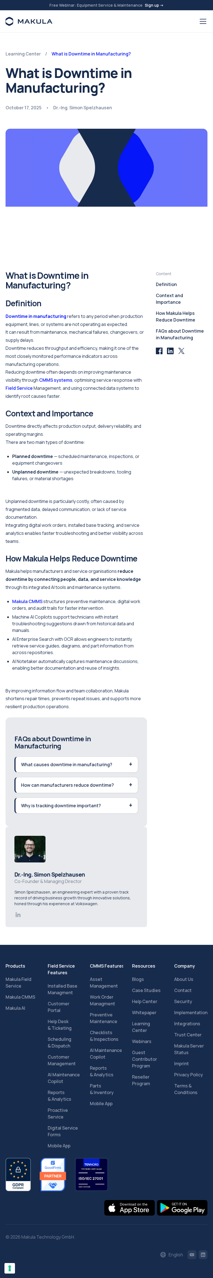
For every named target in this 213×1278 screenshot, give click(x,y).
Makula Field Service (18, 982)
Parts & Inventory (102, 1089)
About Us (183, 979)
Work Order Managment (102, 1000)
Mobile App (59, 1146)
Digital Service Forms (63, 1131)
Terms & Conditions (185, 1089)
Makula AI (15, 1008)
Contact (183, 990)
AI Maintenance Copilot (64, 1078)
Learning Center (141, 1027)
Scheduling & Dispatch (59, 1042)
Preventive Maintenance (103, 1018)
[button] (201, 21)
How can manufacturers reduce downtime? (67, 785)
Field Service (19, 388)
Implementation (190, 1012)
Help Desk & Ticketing (60, 1024)
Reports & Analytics (59, 1095)
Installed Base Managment (62, 989)
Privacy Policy (188, 1075)
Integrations (187, 1024)
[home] (29, 21)
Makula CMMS (27, 601)
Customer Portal (58, 1007)
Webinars (141, 1041)
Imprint (181, 1064)
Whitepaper (144, 1012)
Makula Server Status (189, 1049)
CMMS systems (55, 380)
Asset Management (104, 982)
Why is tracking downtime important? (61, 806)
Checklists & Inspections (104, 1035)
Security (183, 1001)
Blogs (138, 979)
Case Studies (146, 990)
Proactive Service (58, 1113)
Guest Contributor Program (144, 1059)
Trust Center (188, 1035)
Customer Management (62, 1060)
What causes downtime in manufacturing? (66, 764)
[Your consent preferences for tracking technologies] (9, 1268)
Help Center (144, 1001)
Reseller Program (141, 1080)
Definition (166, 284)
